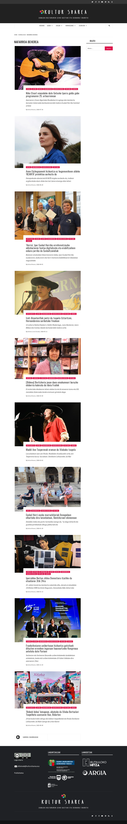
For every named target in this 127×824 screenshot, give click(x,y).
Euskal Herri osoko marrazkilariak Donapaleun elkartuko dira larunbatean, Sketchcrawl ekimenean (51, 516)
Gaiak (49, 26)
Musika (40, 89)
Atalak (58, 26)
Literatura (43, 378)
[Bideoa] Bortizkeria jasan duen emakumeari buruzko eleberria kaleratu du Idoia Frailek (52, 383)
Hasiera (41, 26)
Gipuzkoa (29, 378)
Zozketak (82, 26)
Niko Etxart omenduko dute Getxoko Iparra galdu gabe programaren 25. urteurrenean (52, 94)
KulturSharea (32, 109)
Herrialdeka (70, 26)
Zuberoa (75, 89)
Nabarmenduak (48, 89)
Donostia (29, 572)
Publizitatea (18, 773)
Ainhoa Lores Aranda (34, 331)
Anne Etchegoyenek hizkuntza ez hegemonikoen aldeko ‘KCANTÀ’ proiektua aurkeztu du (53, 172)
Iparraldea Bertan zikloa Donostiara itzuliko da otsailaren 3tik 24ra (49, 579)
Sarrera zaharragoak (30, 737)
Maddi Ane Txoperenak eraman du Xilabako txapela (51, 450)
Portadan (68, 89)
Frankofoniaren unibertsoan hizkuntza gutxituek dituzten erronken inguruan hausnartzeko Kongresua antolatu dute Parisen (52, 648)
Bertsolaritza (31, 314)
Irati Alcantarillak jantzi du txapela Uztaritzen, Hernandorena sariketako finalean (49, 319)
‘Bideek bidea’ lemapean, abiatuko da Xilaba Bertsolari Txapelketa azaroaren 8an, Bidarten (52, 713)
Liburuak (36, 378)
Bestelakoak (30, 239)
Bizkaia (28, 89)
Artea (28, 510)
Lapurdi (34, 89)
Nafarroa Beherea (59, 89)
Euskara (37, 239)
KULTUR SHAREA (63, 802)
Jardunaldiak (44, 572)
